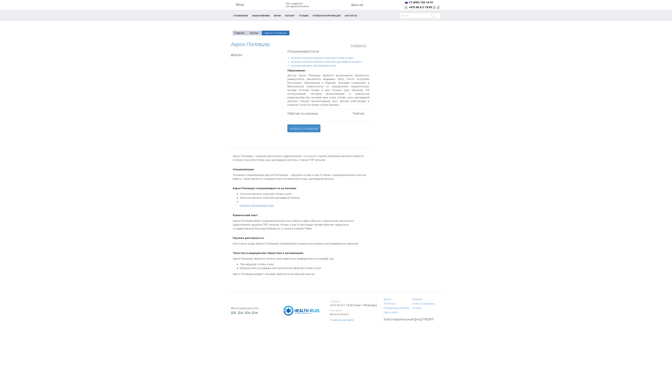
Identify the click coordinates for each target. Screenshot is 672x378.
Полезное (389, 303)
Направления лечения (396, 308)
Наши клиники (261, 16)
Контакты (351, 16)
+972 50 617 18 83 (420, 7)
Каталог (290, 16)
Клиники (417, 299)
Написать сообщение (304, 128)
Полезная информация (327, 16)
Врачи (277, 16)
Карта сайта (391, 312)
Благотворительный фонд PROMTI (409, 319)
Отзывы (304, 16)
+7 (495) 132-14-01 (421, 2)
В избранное (358, 45)
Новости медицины (423, 303)
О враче (241, 144)
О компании (240, 16)
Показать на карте (342, 320)
